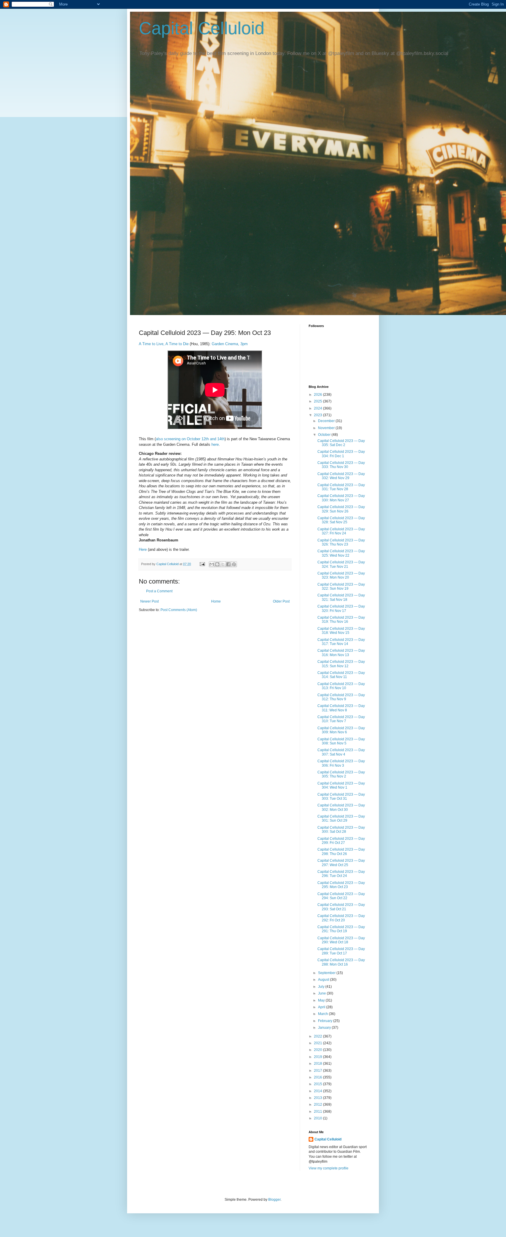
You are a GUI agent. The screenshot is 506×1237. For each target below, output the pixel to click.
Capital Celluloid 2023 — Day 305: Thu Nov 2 (341, 774)
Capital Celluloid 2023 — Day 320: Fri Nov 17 (341, 608)
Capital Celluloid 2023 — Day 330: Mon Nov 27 (341, 498)
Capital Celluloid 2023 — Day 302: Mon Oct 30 (341, 807)
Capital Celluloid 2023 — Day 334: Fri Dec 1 (341, 454)
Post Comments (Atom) (178, 610)
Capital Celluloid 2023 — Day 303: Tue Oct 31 (341, 796)
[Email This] (212, 564)
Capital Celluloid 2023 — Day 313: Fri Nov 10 (341, 686)
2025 (318, 401)
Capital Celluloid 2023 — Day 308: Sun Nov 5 (341, 741)
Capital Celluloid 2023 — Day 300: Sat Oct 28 (341, 829)
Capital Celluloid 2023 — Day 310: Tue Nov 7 (341, 719)
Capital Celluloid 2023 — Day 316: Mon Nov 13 (341, 652)
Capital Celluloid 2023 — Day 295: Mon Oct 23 (341, 885)
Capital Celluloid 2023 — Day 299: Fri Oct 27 (341, 841)
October (324, 435)
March (323, 1014)
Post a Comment (159, 591)
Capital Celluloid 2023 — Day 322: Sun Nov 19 (341, 586)
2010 (318, 1118)
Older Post (281, 601)
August (324, 980)
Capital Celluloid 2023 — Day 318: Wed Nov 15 (341, 631)
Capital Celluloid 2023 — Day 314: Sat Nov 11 (341, 675)
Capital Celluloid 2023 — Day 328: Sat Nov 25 (341, 520)
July (321, 987)
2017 (318, 1071)
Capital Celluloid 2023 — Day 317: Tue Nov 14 (341, 642)
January (325, 1028)
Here (143, 549)
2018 (318, 1063)
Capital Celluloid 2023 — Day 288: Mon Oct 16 (341, 962)
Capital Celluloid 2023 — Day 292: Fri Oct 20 (341, 918)
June (322, 993)
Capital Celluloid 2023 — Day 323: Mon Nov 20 (341, 575)
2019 (318, 1057)
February (325, 1021)
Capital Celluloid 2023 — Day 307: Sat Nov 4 (341, 752)
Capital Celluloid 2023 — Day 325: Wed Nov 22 (341, 553)
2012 (318, 1104)
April (322, 1007)
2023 (318, 415)
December (327, 421)
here (215, 444)
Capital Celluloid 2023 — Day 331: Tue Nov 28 (341, 487)
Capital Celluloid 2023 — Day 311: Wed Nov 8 (341, 708)
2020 (318, 1050)
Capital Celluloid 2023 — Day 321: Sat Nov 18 (341, 597)
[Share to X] (223, 564)
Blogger (274, 1200)
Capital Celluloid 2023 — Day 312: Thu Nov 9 (341, 697)
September (327, 973)
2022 (318, 1036)
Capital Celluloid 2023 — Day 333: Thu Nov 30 (341, 465)
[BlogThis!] (217, 564)
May (322, 1000)
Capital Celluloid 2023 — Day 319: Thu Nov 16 (341, 619)
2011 (318, 1111)
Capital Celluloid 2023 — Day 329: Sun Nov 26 (341, 509)
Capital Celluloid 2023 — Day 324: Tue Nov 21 (341, 564)
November (327, 428)
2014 (318, 1091)
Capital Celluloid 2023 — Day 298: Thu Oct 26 (341, 851)
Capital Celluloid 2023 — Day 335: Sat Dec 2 (341, 443)
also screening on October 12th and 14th (190, 439)
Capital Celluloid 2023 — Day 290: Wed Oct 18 (341, 940)
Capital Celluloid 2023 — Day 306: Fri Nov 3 (341, 763)
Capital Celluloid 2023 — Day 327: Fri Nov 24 (341, 531)
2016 (318, 1077)
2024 (318, 408)
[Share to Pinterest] (234, 564)
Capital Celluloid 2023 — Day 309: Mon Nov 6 (341, 730)
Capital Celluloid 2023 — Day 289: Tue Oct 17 (341, 951)
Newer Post (149, 601)
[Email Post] (202, 564)
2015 (318, 1084)
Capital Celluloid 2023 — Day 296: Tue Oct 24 (341, 874)
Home (216, 601)
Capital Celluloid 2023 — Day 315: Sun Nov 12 (341, 664)
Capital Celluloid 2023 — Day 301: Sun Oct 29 (341, 818)
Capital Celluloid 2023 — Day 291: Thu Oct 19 (341, 929)
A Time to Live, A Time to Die (164, 344)
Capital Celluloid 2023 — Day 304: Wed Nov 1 (341, 785)
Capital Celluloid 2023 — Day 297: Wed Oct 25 (341, 862)
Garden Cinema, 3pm (230, 344)
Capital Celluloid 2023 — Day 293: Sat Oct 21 (341, 907)
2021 (318, 1043)
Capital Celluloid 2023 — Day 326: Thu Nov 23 (341, 542)
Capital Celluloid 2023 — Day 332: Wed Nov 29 (341, 476)
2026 (318, 395)
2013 (318, 1098)
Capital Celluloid (201, 28)
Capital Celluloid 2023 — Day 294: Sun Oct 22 (341, 896)
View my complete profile (328, 1168)
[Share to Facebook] (228, 564)
